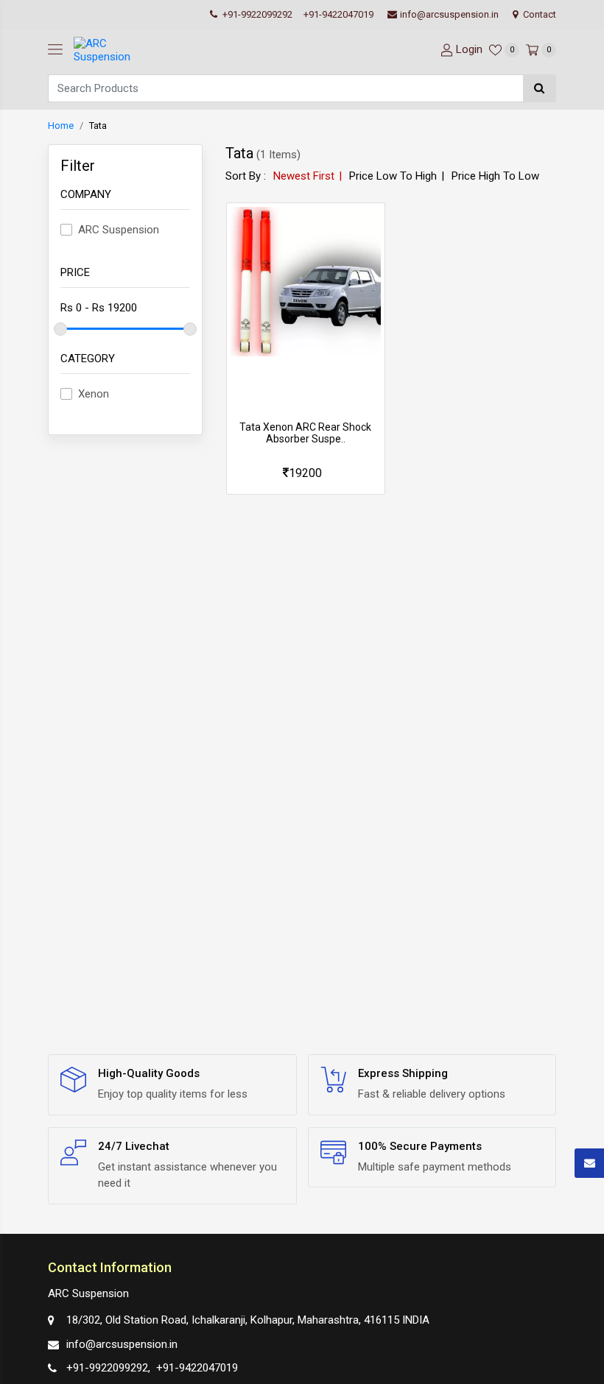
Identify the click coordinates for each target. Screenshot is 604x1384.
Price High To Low (495, 176)
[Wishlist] (305, 473)
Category (87, 358)
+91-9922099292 (256, 14)
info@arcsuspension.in (449, 14)
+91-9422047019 (338, 14)
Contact (538, 14)
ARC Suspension (118, 229)
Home (61, 125)
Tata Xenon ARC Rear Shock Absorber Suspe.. (305, 433)
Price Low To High (393, 176)
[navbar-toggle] (55, 50)
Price (75, 272)
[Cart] (331, 473)
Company (85, 194)
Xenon (93, 393)
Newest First (303, 176)
